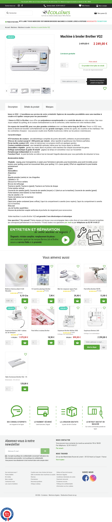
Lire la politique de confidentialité (33, 458)
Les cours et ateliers (11, 484)
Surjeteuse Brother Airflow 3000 (68, 331)
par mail (68, 222)
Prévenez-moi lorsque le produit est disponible (97, 82)
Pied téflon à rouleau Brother (40, 331)
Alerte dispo (91, 347)
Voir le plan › (60, 460)
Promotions (34, 479)
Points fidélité (9, 474)
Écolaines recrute (62, 481)
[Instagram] (19, 6)
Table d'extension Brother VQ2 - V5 (16, 377)
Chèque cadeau (35, 484)
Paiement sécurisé (62, 479)
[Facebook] (22, 5)
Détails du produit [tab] (31, 107)
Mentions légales (62, 474)
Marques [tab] (49, 107)
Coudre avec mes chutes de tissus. (41, 472)
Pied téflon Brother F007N (92, 289)
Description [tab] (13, 107)
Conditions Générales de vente (66, 477)
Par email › (60, 448)
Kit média (8, 477)
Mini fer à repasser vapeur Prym (67, 289)
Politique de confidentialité (65, 484)
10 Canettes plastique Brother (40, 289)
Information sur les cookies (65, 486)
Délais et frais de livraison (64, 472)
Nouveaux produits (36, 481)
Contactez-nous (10, 481)
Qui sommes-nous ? (11, 472)
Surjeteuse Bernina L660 (91, 331)
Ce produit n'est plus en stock (93, 66)
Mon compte (9, 479)
